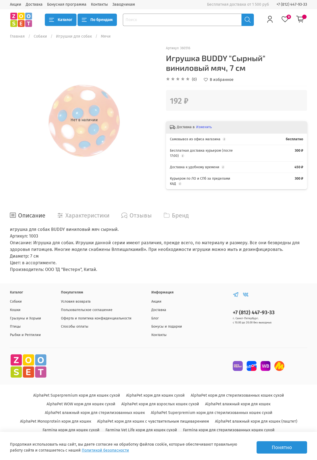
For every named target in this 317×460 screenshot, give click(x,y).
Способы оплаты (74, 326)
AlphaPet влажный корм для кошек (237, 404)
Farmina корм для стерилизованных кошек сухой (229, 430)
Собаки (40, 36)
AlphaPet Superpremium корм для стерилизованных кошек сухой (211, 412)
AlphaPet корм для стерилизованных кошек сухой (237, 395)
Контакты (99, 4)
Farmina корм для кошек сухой (71, 430)
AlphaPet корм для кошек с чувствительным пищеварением (153, 421)
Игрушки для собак (74, 36)
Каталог (65, 19)
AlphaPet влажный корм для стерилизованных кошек (95, 412)
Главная (17, 36)
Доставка (34, 4)
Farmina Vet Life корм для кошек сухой (141, 430)
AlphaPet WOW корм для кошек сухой (81, 404)
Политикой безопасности (105, 450)
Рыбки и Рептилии (25, 335)
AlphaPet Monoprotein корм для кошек (55, 421)
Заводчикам (123, 4)
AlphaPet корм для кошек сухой (155, 395)
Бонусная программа (66, 4)
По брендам (101, 19)
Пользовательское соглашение (86, 310)
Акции (15, 4)
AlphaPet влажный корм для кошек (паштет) (256, 421)
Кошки (15, 310)
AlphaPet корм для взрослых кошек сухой (160, 404)
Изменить (204, 127)
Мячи (106, 36)
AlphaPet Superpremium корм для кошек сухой (76, 395)
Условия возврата (76, 301)
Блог (155, 318)
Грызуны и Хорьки (25, 318)
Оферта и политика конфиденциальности (96, 318)
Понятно (282, 447)
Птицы (15, 326)
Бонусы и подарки (166, 326)
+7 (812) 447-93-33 (291, 4)
